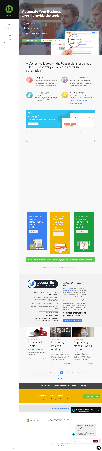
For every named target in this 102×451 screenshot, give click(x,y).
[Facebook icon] (5, 449)
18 (78, 372)
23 (59, 375)
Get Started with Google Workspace (78, 102)
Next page (59, 378)
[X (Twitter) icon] (7, 449)
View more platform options (76, 103)
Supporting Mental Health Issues (83, 345)
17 (75, 372)
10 (56, 372)
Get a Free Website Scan (51, 312)
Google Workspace (58, 386)
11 (59, 372)
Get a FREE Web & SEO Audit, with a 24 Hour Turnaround (60, 224)
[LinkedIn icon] (11, 449)
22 (89, 372)
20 (83, 372)
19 (81, 372)
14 (67, 372)
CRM (48, 386)
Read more (72, 86)
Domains (75, 386)
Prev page (61, 368)
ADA (68, 386)
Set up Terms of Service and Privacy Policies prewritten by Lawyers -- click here (60, 267)
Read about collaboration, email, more (78, 100)
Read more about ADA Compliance (48, 311)
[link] (60, 119)
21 (86, 372)
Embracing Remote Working (58, 345)
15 (70, 372)
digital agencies (83, 82)
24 (61, 375)
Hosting (83, 386)
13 (64, 372)
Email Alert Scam (35, 344)
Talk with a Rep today (31, 40)
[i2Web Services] (9, 9)
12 (61, 372)
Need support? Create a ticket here (60, 408)
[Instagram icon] (13, 449)
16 (72, 372)
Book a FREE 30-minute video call (53, 40)
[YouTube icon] (9, 449)
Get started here (52, 315)
